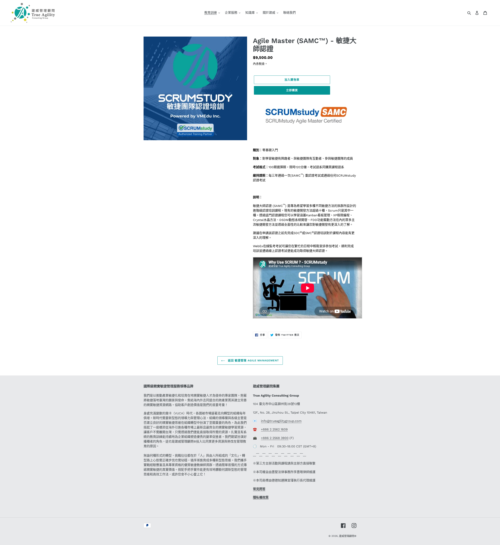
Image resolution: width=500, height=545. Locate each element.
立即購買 (292, 90)
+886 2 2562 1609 (274, 429)
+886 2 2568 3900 (274, 438)
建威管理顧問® (347, 535)
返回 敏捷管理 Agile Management (253, 360)
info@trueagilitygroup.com (281, 421)
